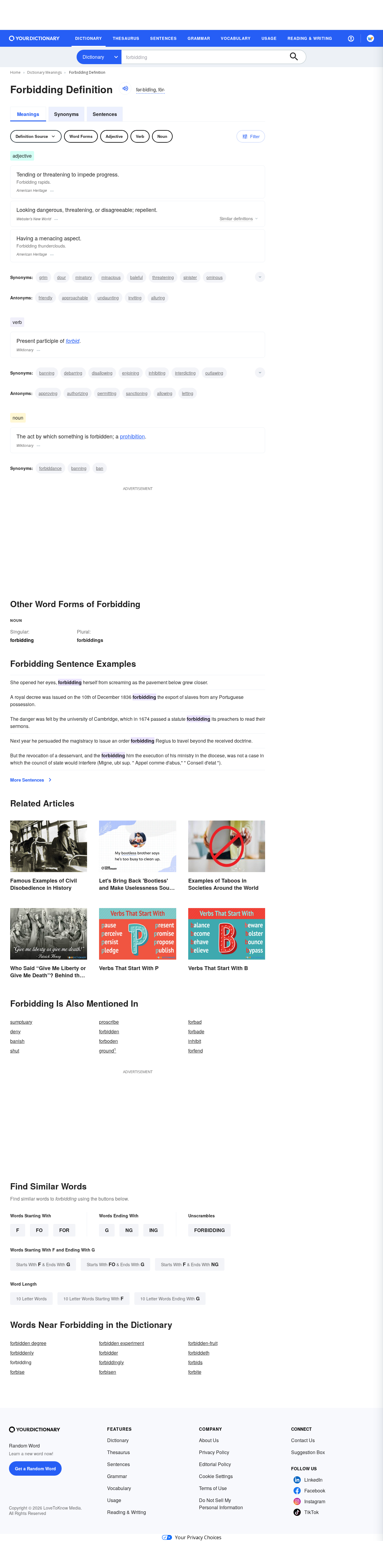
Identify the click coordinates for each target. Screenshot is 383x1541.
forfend (195, 1050)
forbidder (108, 1352)
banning (46, 373)
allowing (164, 393)
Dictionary (93, 56)
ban (99, 468)
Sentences (105, 114)
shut (14, 1050)
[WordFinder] (370, 38)
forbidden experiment (121, 1343)
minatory (83, 277)
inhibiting (157, 373)
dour (61, 277)
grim (43, 277)
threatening (163, 277)
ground (107, 1050)
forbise (17, 1371)
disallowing (102, 373)
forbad (195, 1021)
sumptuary (21, 1021)
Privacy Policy (214, 1452)
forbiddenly (22, 1352)
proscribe (109, 1021)
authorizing (77, 393)
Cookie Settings (216, 1476)
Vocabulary (119, 1488)
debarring (73, 373)
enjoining (130, 373)
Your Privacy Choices (198, 1537)
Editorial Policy (215, 1464)
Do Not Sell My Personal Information (221, 1504)
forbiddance (50, 468)
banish (17, 1041)
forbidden (109, 1031)
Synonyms (66, 114)
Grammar (117, 1476)
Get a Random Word (35, 1468)
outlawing (214, 373)
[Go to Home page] (34, 38)
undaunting (108, 298)
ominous (214, 277)
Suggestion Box (308, 1452)
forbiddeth (198, 1352)
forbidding (209, 1230)
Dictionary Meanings (44, 72)
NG (129, 1230)
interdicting (185, 373)
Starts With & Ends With (43, 1264)
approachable (75, 298)
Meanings (28, 114)
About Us (209, 1440)
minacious (111, 277)
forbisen (107, 1371)
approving (48, 393)
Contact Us (303, 1440)
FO (39, 1230)
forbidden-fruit (203, 1343)
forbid (72, 340)
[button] (351, 38)
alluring (158, 298)
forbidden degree (28, 1343)
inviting (135, 298)
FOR (64, 1230)
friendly (45, 298)
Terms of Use (213, 1488)
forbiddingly (111, 1362)
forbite (194, 1371)
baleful (136, 277)
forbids (195, 1362)
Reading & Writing (126, 1512)
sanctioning (137, 393)
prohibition (132, 436)
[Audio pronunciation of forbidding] (125, 88)
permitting (107, 393)
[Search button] (297, 57)
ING (153, 1230)
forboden (108, 1041)
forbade (196, 1031)
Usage (114, 1500)
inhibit (194, 1041)
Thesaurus (118, 1452)
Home (15, 72)
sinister (190, 277)
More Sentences (27, 779)
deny (15, 1031)
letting (187, 393)
